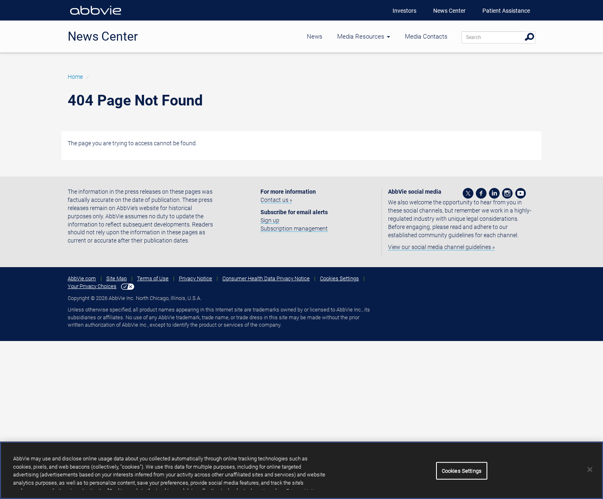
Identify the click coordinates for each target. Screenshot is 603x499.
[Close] (590, 469)
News (314, 36)
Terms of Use (153, 278)
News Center (449, 10)
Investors (404, 10)
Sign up (269, 220)
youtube (520, 193)
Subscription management (294, 228)
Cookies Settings (339, 278)
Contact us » (276, 200)
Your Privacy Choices (92, 286)
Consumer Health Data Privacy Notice (266, 278)
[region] (301, 470)
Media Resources (361, 36)
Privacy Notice (195, 278)
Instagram (507, 193)
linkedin (494, 193)
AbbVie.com (82, 278)
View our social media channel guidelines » (441, 247)
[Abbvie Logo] (95, 16)
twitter (468, 193)
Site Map (116, 278)
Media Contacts (426, 36)
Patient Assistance (506, 10)
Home (75, 76)
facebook (481, 193)
